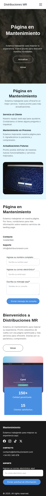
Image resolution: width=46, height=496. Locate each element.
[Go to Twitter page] (20, 441)
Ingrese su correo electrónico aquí (19, 468)
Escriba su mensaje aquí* (18, 281)
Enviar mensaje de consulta (23, 301)
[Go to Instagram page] (9, 441)
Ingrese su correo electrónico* (21, 269)
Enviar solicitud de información (21, 482)
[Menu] (40, 4)
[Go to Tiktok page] (15, 441)
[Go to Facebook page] (4, 441)
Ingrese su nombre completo (20, 257)
